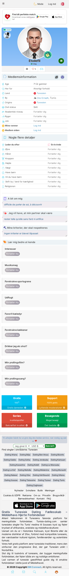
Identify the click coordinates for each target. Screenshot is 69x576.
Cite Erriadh (43, 98)
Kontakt (41, 498)
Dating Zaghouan (34, 485)
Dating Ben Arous (40, 454)
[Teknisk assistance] (56, 572)
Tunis (53, 97)
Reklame (26, 495)
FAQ (49, 498)
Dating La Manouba (50, 465)
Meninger (50, 490)
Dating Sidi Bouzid (41, 475)
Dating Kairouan (58, 460)
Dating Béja (25, 454)
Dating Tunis (59, 480)
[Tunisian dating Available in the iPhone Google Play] (45, 503)
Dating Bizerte (57, 454)
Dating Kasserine (17, 465)
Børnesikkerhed (26, 498)
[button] (3, 3)
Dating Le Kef (9, 470)
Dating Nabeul (10, 475)
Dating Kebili (33, 465)
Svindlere (30, 490)
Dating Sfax (25, 475)
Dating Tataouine (27, 480)
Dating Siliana (58, 475)
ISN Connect (34, 567)
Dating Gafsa (24, 460)
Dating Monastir (59, 470)
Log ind (52, 4)
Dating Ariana (11, 454)
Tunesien (41, 93)
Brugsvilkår (59, 495)
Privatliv (46, 495)
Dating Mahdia (24, 470)
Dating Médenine (41, 470)
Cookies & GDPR (11, 495)
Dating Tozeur (44, 480)
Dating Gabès (10, 460)
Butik (40, 490)
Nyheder (19, 490)
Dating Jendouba (40, 460)
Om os (37, 495)
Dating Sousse (10, 480)
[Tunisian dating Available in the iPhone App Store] (24, 503)
